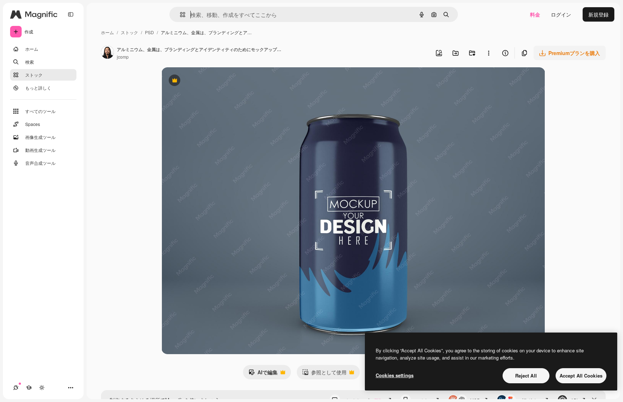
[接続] (16, 387)
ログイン (561, 14)
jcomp (123, 57)
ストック (129, 32)
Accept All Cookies (581, 375)
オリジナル (211, 81)
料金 (535, 14)
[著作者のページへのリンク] (107, 53)
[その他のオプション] (488, 53)
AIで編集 (263, 374)
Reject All (526, 375)
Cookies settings (395, 375)
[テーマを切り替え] (42, 387)
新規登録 (598, 14)
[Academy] (29, 387)
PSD (149, 32)
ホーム (107, 32)
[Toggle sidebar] (70, 14)
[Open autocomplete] (180, 14)
